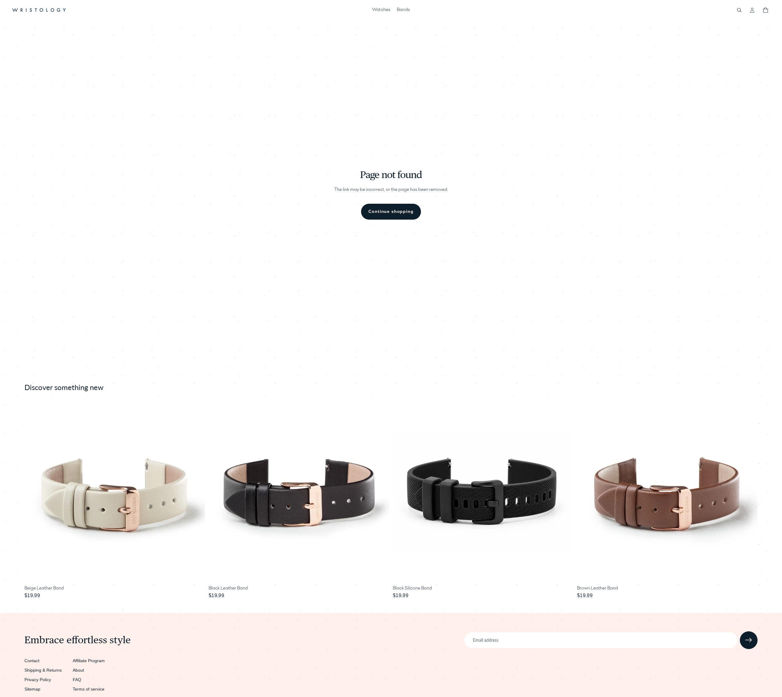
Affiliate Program (89, 660)
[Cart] (765, 10)
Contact (31, 660)
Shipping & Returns (43, 670)
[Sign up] (749, 640)
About (78, 670)
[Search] (739, 10)
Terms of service (88, 689)
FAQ (77, 679)
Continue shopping (390, 211)
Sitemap (32, 689)
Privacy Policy (37, 679)
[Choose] (195, 573)
